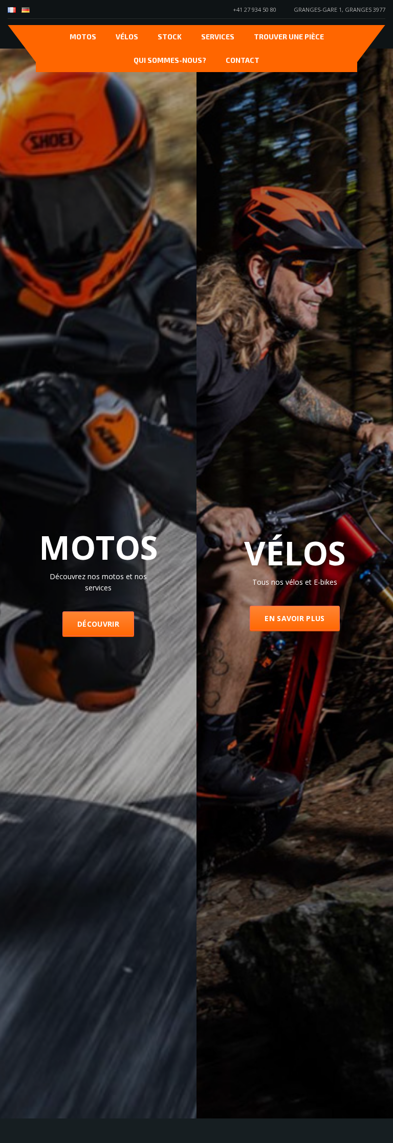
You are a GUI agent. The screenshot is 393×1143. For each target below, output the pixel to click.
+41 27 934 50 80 (254, 9)
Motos (83, 36)
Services (217, 36)
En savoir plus (294, 620)
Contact (242, 60)
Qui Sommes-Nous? (170, 60)
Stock (170, 36)
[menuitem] (12, 10)
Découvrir (98, 626)
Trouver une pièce (289, 36)
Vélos (127, 36)
